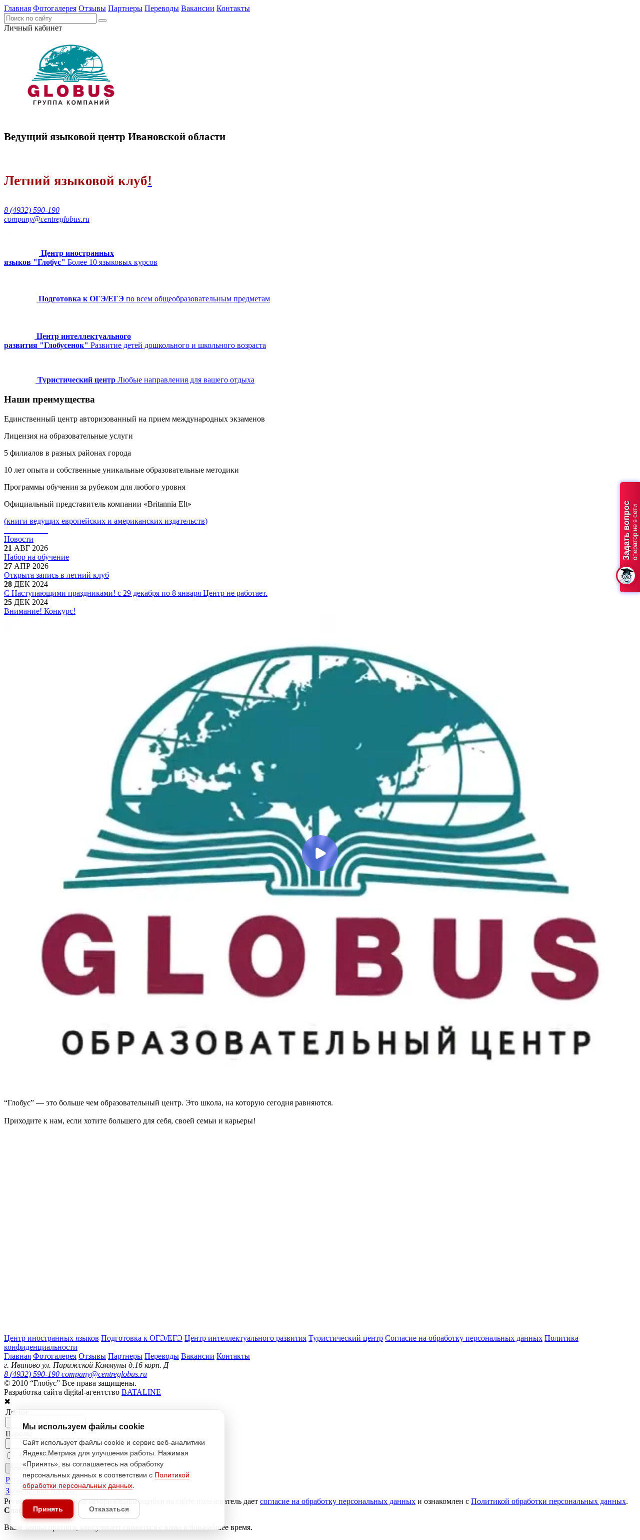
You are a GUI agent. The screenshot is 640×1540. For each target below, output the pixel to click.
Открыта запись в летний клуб (56, 575)
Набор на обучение (36, 557)
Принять (48, 1509)
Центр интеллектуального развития (245, 1338)
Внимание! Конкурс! (40, 611)
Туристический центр (345, 1338)
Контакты (233, 8)
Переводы (161, 8)
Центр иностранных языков (51, 1338)
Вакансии (197, 8)
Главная (17, 8)
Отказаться (109, 1509)
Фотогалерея (54, 8)
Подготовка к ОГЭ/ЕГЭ (141, 1338)
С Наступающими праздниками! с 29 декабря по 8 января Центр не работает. (136, 593)
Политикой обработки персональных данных (548, 1501)
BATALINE (141, 1392)
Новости (19, 539)
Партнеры (125, 8)
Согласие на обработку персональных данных (463, 1338)
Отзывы (92, 8)
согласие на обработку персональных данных (338, 1501)
